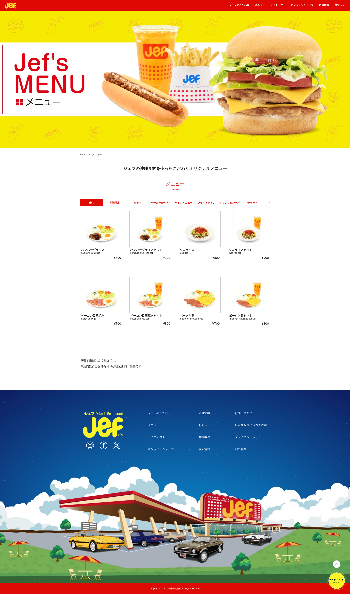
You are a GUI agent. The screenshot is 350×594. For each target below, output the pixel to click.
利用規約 (240, 449)
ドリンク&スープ (229, 202)
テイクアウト (277, 6)
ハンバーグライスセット (146, 251)
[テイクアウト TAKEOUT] (336, 588)
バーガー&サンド (160, 202)
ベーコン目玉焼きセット (146, 317)
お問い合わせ (243, 413)
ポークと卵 (191, 317)
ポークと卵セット (242, 317)
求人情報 (204, 449)
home (83, 154)
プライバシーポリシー (249, 437)
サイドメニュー (183, 202)
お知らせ (340, 6)
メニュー (260, 6)
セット (137, 202)
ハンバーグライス (92, 251)
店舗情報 (324, 6)
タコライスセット (240, 251)
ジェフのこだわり (239, 6)
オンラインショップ (302, 6)
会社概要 (204, 437)
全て (91, 202)
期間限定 (115, 202)
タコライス (187, 251)
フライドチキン (206, 202)
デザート (252, 202)
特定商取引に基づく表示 (251, 425)
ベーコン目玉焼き (92, 317)
